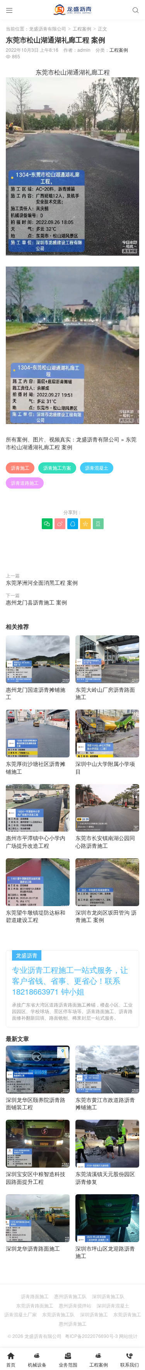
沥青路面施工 (35, 1296)
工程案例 (82, 28)
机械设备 (37, 1360)
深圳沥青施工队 (108, 1296)
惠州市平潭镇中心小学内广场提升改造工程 (35, 841)
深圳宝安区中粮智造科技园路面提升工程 (35, 1177)
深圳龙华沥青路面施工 (33, 1248)
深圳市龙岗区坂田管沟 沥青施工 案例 (105, 916)
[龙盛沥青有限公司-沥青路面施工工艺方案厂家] (72, 9)
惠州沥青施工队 (70, 1296)
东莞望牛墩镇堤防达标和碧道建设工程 (35, 916)
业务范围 (68, 1360)
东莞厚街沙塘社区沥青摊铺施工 (35, 767)
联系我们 (129, 1360)
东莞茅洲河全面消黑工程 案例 (42, 582)
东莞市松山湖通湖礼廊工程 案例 (71, 443)
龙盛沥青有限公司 (47, 28)
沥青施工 (20, 467)
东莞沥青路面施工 (34, 1305)
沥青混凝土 (96, 467)
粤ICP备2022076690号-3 (91, 1336)
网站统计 (128, 1336)
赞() (73, 548)
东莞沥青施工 (127, 1314)
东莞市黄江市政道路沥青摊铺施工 (105, 1103)
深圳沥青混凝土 (113, 1305)
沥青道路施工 (25, 482)
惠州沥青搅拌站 (75, 1305)
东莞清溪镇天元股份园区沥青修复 (105, 1177)
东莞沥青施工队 (58, 1314)
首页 (10, 1360)
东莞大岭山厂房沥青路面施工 (105, 693)
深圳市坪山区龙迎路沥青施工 (105, 1252)
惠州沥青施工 (73, 1323)
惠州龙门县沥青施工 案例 (36, 602)
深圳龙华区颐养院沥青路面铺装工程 (35, 1103)
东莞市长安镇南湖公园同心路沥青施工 (105, 841)
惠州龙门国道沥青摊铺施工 (35, 693)
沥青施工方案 (57, 467)
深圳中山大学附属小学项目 (105, 767)
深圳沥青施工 (94, 1314)
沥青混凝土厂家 (20, 1314)
